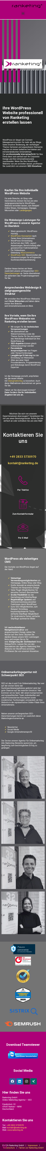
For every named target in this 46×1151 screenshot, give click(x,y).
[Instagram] (26, 1081)
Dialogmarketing (15, 381)
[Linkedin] (19, 1081)
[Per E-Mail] (23, 528)
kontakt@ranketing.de (23, 463)
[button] (23, 13)
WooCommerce (28, 252)
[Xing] (33, 1081)
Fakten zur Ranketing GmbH (31, 1148)
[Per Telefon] (23, 480)
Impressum (33, 1145)
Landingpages (25, 210)
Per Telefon (23, 490)
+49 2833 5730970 (23, 456)
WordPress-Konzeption (21, 236)
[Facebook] (12, 1081)
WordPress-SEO (18, 255)
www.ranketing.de (15, 1130)
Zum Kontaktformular (23, 514)
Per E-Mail (23, 538)
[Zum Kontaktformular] (23, 504)
